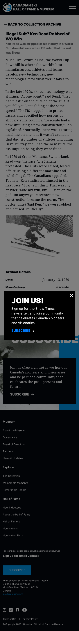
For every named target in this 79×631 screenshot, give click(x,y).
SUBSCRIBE (21, 330)
